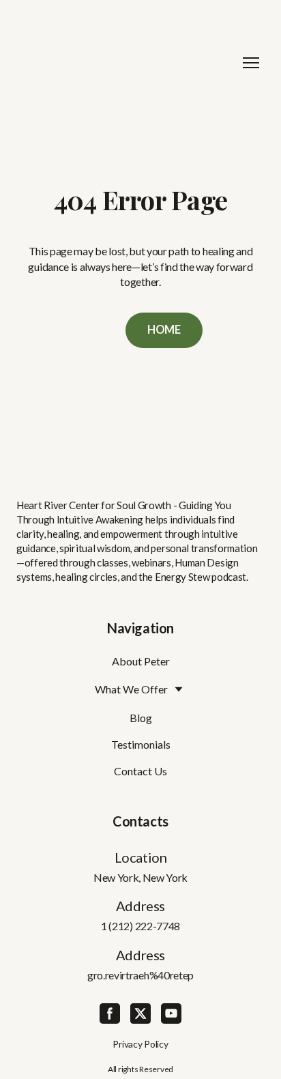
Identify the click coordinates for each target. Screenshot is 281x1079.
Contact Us (140, 770)
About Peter (141, 660)
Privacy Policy (140, 1044)
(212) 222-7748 (144, 925)
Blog (141, 717)
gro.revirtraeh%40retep (140, 974)
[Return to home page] (126, 63)
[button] (164, 330)
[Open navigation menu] (251, 62)
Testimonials (141, 744)
